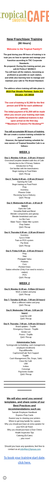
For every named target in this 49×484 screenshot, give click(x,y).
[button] (5, 479)
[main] (24, 254)
